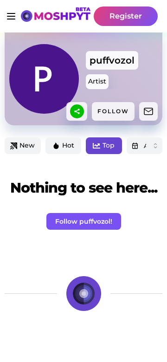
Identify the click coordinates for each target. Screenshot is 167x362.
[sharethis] (77, 111)
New (27, 145)
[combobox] (145, 145)
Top (109, 145)
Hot (68, 145)
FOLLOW (113, 111)
